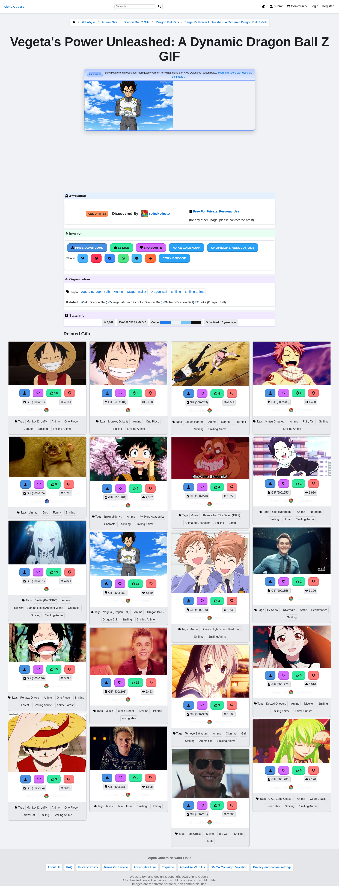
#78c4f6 (186, 322)
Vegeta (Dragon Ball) (95, 291)
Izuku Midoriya (113, 516)
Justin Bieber (126, 710)
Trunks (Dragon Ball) (210, 302)
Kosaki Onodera (276, 703)
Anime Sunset (303, 711)
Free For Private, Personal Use (216, 211)
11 (137, 583)
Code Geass (318, 798)
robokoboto (159, 213)
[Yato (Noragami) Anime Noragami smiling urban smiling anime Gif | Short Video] (292, 475)
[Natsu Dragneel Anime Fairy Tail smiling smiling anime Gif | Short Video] (292, 384)
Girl (243, 733)
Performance (319, 609)
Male (210, 841)
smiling (176, 291)
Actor (303, 609)
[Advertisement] (169, 160)
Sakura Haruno (194, 421)
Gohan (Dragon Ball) (179, 302)
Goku (125, 302)
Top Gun (224, 833)
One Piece (71, 421)
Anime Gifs (110, 22)
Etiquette (168, 867)
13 (55, 572)
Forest (25, 705)
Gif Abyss (89, 22)
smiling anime (194, 291)
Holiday (156, 806)
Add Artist (97, 213)
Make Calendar (187, 247)
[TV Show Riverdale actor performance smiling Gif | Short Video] (292, 573)
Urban (288, 519)
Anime (118, 291)
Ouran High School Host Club (221, 629)
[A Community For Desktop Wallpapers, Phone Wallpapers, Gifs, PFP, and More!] (74, 22)
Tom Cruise (194, 833)
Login (314, 6)
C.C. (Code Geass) (280, 798)
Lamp (232, 522)
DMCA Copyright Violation (229, 867)
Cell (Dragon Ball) (94, 302)
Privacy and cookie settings (272, 867)
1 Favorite (152, 247)
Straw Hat (28, 815)
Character (74, 607)
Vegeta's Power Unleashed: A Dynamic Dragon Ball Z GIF (226, 22)
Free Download (88, 247)
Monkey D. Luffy (37, 421)
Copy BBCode (174, 258)
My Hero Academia (152, 516)
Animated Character (197, 522)
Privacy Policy (88, 867)
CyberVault (59, 501)
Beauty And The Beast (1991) (221, 515)
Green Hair (273, 806)
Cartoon (28, 428)
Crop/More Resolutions (232, 247)
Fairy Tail (308, 421)
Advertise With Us (192, 867)
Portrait (157, 710)
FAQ (69, 867)
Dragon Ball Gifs (168, 22)
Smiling (43, 428)
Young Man (129, 718)
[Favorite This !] (120, 778)
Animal (33, 512)
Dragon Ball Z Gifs (137, 22)
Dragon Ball (158, 291)
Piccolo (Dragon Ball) (147, 302)
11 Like (123, 247)
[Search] (160, 6)
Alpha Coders (14, 6)
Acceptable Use (145, 867)
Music (109, 710)
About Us (54, 867)
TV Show (272, 609)
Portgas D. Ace (29, 697)
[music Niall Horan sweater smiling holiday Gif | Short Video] (129, 769)
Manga (114, 302)
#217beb (165, 322)
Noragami (316, 511)
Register (328, 6)
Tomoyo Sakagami (196, 733)
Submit (278, 6)
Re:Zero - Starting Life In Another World (38, 607)
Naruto (225, 421)
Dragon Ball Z (136, 291)
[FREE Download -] (107, 778)
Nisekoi (309, 703)
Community (298, 6)
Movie (194, 515)
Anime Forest (65, 705)
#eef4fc (176, 322)
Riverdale (289, 609)
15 (55, 669)
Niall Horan (125, 806)
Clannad (231, 733)
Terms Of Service (116, 867)
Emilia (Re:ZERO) (45, 600)
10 (55, 393)
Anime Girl (206, 740)
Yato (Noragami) (282, 511)
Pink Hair (240, 421)
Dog (45, 512)
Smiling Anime (62, 428)
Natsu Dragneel (275, 421)
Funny (57, 512)
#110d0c (196, 322)
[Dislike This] (150, 778)
